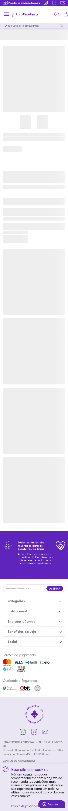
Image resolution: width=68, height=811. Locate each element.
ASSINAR (54, 588)
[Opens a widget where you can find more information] (51, 804)
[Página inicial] (24, 14)
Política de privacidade (25, 806)
